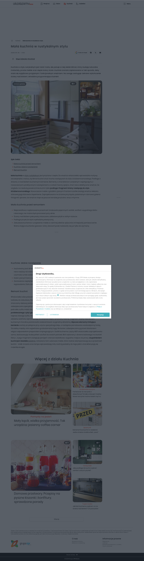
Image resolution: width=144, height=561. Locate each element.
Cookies (47, 309)
